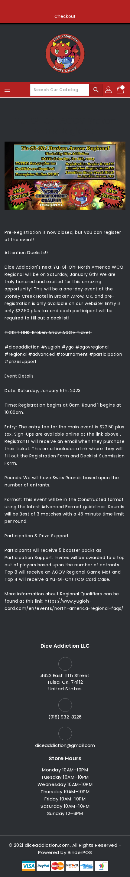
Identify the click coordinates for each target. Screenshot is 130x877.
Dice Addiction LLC (65, 646)
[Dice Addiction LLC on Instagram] (65, 6)
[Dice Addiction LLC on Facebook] (42, 6)
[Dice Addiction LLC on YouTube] (76, 6)
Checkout (65, 16)
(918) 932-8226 (65, 717)
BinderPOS (80, 852)
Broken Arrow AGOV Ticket (62, 332)
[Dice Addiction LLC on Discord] (88, 6)
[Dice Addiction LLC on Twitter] (53, 6)
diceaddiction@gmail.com (65, 745)
